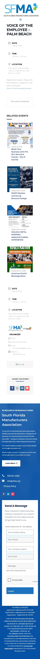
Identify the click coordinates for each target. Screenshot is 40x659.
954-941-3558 (21, 342)
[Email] (27, 388)
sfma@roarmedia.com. (12, 448)
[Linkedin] (22, 388)
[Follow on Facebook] (4, 494)
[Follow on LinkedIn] (8, 494)
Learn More (10, 463)
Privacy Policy (10, 486)
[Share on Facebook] (12, 388)
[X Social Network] (17, 388)
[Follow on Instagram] (12, 494)
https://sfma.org (19, 354)
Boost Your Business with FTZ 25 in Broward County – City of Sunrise (19, 154)
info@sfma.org (13, 481)
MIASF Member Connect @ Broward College (19, 195)
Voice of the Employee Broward (19, 88)
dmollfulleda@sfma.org (22, 348)
